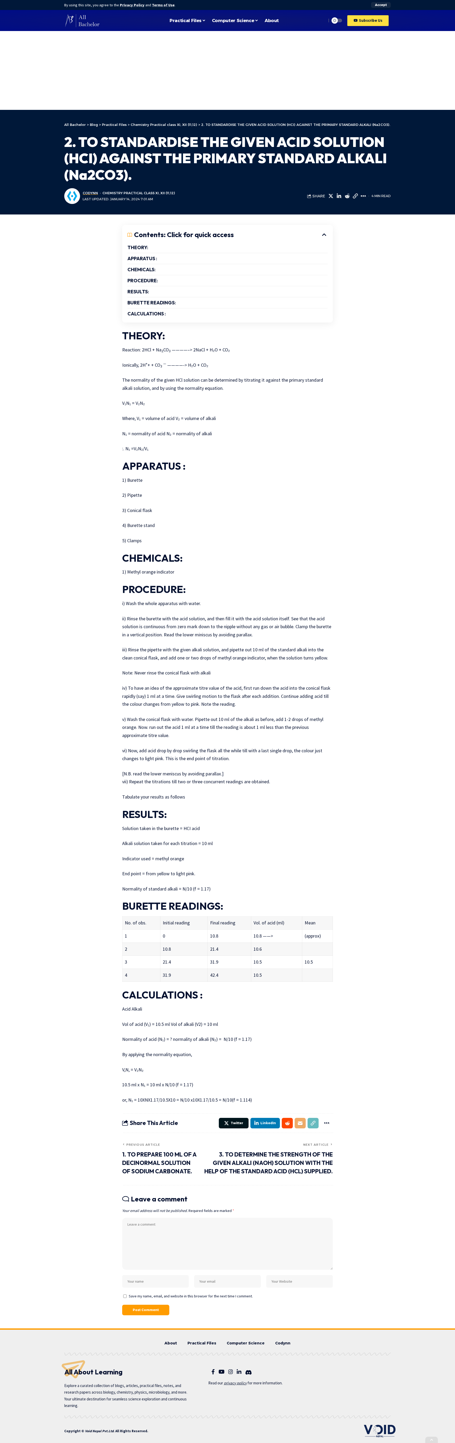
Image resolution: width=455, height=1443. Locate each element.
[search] (321, 20)
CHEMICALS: (141, 270)
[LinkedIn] (239, 1371)
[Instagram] (230, 1371)
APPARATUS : (142, 258)
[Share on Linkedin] (339, 196)
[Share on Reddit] (347, 196)
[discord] (248, 1372)
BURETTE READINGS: (151, 303)
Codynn (90, 193)
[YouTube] (221, 1371)
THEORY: (137, 247)
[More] (363, 196)
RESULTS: (138, 292)
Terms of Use (163, 5)
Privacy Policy (132, 5)
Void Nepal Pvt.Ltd (99, 1431)
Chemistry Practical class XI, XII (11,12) (138, 193)
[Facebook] (213, 1371)
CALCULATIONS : (146, 314)
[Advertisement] (227, 70)
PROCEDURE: (142, 281)
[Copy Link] (355, 196)
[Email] (300, 1123)
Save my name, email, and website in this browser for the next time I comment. (191, 1296)
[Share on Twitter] (330, 196)
